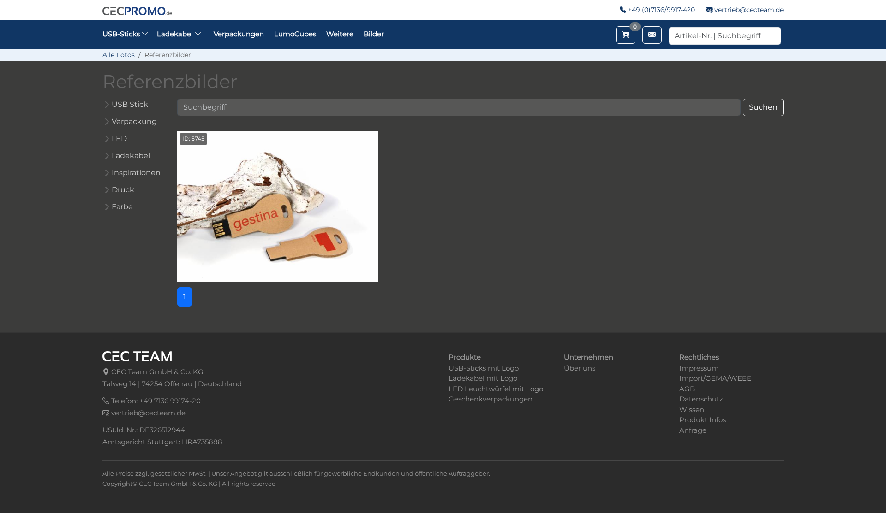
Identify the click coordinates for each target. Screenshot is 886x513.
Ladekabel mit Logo (483, 378)
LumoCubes (295, 33)
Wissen (691, 409)
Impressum (699, 368)
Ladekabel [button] (176, 33)
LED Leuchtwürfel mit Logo (496, 388)
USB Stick (130, 104)
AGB (687, 388)
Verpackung (134, 121)
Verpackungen (239, 33)
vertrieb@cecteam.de (749, 10)
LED (119, 138)
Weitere (339, 33)
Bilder (374, 33)
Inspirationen (136, 172)
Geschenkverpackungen (491, 399)
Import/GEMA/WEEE (715, 378)
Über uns (579, 368)
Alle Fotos (118, 55)
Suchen (763, 107)
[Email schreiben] (652, 35)
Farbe (122, 206)
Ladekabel (131, 155)
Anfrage (692, 430)
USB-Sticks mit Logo (484, 368)
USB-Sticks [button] (122, 33)
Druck (123, 189)
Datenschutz (701, 399)
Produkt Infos (702, 419)
